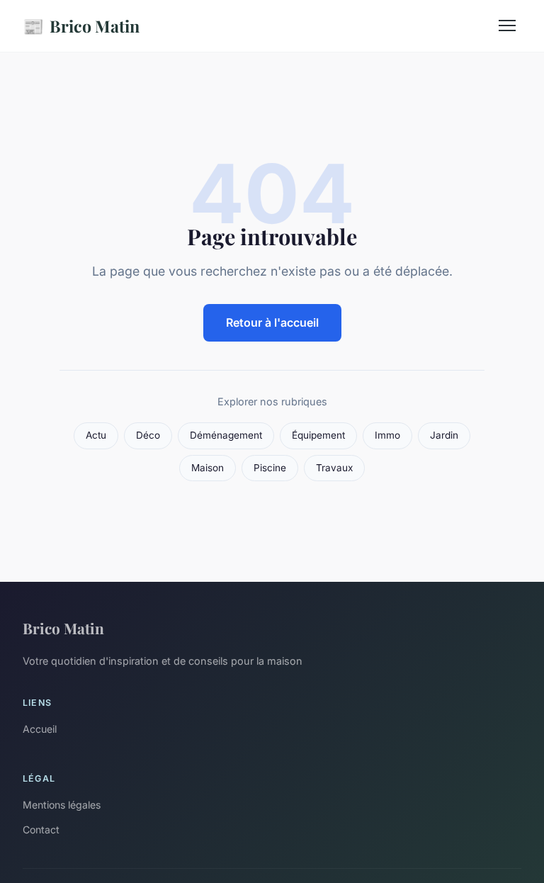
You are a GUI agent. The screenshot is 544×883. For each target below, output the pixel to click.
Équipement (318, 435)
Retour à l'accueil (272, 322)
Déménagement (226, 435)
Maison (207, 467)
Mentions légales (62, 805)
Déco (148, 435)
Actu (96, 435)
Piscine (270, 467)
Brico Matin (81, 25)
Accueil (40, 729)
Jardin (444, 435)
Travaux (334, 467)
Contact (41, 829)
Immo (387, 435)
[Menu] (507, 25)
